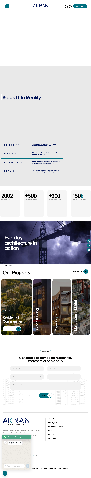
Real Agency (65, 468)
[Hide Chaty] (5, 473)
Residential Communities (12, 319)
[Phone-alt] (89, 241)
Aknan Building (37, 319)
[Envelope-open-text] (89, 250)
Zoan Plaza (56, 322)
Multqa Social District (76, 315)
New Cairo (8, 311)
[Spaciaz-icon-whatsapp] (89, 245)
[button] (67, 6)
